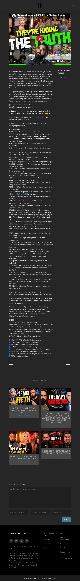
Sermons (47, 544)
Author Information (64, 539)
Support (47, 548)
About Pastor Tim (49, 534)
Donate (63, 548)
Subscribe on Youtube (65, 553)
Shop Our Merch (66, 558)
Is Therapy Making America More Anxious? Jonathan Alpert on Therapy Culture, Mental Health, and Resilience (56, 418)
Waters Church (65, 544)
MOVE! (62, 533)
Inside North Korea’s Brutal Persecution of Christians (56, 452)
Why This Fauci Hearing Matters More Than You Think (24, 410)
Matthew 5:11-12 (22, 194)
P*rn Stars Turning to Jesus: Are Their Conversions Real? (23, 458)
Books (46, 540)
